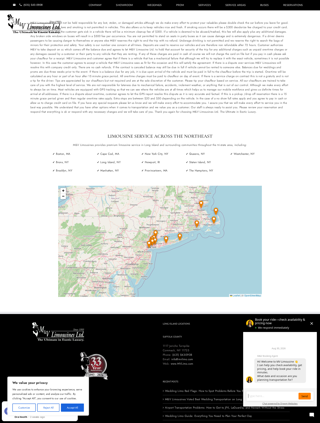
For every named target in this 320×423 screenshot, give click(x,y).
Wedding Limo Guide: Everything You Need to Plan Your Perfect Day (208, 416)
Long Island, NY (110, 162)
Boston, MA (63, 154)
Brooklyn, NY (64, 170)
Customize (24, 407)
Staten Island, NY (200, 162)
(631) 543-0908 (182, 355)
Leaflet (236, 295)
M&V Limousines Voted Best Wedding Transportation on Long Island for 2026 (214, 399)
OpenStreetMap (252, 295)
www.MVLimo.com (182, 364)
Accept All (72, 407)
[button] (180, 237)
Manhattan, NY (109, 170)
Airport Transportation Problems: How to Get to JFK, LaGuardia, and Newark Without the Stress (224, 408)
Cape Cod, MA (109, 154)
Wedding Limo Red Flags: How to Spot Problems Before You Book (206, 391)
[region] (48, 396)
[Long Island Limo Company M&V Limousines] (34, 15)
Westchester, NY (244, 154)
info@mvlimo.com (182, 359)
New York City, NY (156, 154)
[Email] (14, 4)
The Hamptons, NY (201, 170)
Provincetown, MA (156, 170)
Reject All (48, 407)
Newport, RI (152, 162)
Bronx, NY (62, 162)
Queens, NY (197, 154)
